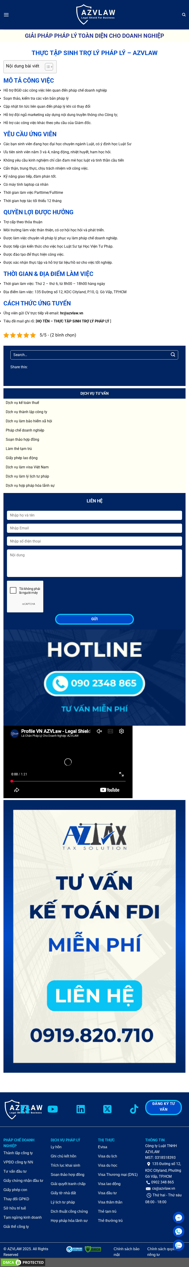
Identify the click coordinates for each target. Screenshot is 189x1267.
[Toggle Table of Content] (46, 67)
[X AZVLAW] (107, 1109)
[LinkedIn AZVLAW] (81, 1109)
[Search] (184, 14)
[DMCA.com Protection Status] (23, 1262)
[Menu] (6, 14)
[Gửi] (173, 354)
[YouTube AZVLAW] (52, 1109)
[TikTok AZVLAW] (134, 1109)
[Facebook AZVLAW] (25, 1109)
